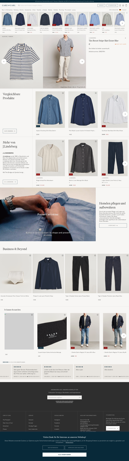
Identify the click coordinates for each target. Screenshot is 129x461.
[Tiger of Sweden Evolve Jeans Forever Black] (81, 294)
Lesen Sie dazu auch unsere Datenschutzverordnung (64, 402)
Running (61, 10)
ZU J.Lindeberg (9, 182)
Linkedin (56, 429)
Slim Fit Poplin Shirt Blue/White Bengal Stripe (82, 30)
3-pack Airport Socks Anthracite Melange (49, 352)
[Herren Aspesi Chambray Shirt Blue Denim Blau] (8, 19)
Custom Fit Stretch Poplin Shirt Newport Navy (20, 30)
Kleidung (16, 10)
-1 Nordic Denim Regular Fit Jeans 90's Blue (83, 352)
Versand (31, 420)
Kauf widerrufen (33, 429)
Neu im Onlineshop (7, 10)
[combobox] (124, 10)
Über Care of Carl (8, 423)
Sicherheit (6, 426)
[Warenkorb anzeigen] (126, 5)
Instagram (57, 420)
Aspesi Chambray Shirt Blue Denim (46, 130)
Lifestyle (44, 10)
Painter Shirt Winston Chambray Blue (69, 30)
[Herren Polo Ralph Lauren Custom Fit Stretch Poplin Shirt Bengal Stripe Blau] (120, 19)
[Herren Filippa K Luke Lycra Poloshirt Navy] (48, 273)
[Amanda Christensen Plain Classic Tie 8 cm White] (16, 294)
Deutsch (124, 9)
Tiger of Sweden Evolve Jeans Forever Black (78, 296)
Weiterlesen (69, 442)
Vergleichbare (11, 96)
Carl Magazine (113, 9)
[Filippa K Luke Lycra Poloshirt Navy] (48, 294)
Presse (5, 429)
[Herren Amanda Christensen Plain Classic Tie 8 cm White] (16, 273)
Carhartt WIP (68, 28)
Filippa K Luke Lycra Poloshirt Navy (43, 296)
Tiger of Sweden (44, 28)
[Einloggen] (120, 5)
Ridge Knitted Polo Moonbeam (44, 180)
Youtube (56, 426)
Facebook (57, 423)
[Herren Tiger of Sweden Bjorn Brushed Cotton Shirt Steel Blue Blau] (45, 19)
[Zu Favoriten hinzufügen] (62, 93)
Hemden (11, 36)
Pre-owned (68, 10)
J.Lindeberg (92, 38)
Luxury (73, 10)
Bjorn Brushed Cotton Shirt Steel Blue (44, 30)
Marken (50, 10)
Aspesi (4, 28)
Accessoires (28, 10)
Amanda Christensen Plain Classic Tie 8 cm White (15, 296)
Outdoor (56, 10)
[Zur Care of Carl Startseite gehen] (8, 5)
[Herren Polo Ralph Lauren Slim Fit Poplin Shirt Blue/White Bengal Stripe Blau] (82, 19)
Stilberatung (112, 5)
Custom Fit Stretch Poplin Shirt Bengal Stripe (120, 30)
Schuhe (21, 10)
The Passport (6, 420)
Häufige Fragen (33, 426)
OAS (103, 28)
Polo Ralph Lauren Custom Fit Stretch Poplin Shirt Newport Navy (81, 131)
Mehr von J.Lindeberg (10, 144)
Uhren (34, 10)
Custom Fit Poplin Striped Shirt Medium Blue (94, 30)
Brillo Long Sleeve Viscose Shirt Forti (106, 30)
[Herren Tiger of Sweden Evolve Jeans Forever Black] (81, 273)
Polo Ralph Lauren (20, 28)
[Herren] (19, 331)
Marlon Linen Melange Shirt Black (78, 180)
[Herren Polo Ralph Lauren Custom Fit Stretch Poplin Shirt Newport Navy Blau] (20, 19)
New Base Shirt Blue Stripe (31, 30)
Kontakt (31, 423)
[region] (64, 371)
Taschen (39, 10)
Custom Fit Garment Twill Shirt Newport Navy (57, 30)
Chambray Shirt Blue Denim (6, 30)
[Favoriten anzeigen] (123, 5)
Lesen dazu (111, 225)
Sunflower (30, 28)
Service (101, 5)
